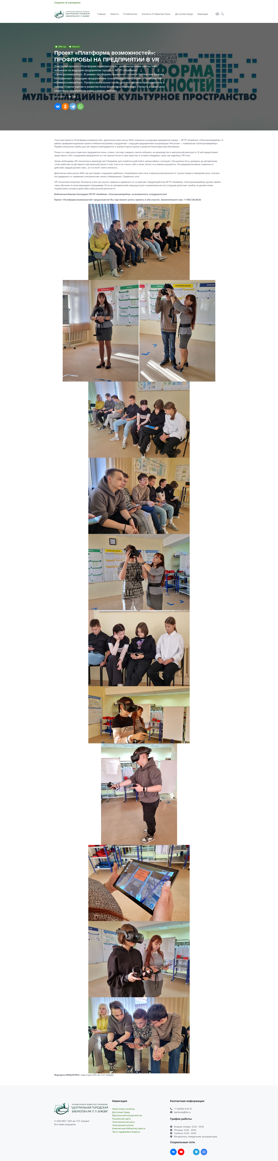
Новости (114, 14)
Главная (101, 14)
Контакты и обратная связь (156, 14)
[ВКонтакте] (57, 106)
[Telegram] (72, 106)
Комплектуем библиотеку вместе (128, 1128)
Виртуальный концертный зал (127, 1115)
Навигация (202, 14)
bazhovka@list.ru (182, 1112)
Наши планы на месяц (123, 1109)
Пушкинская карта (121, 1118)
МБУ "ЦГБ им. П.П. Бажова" (75, 1121)
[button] (221, 14)
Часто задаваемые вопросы (126, 1132)
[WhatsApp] (80, 106)
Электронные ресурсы (123, 1122)
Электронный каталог (123, 1125)
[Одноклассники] (65, 106)
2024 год (62, 47)
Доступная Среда (184, 14)
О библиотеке (130, 14)
